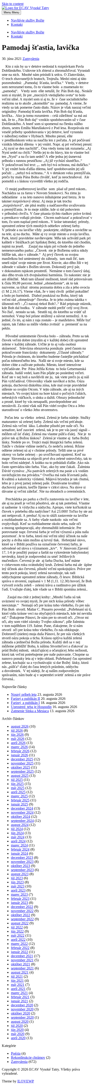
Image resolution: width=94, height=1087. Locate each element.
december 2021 (22, 956)
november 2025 (22, 763)
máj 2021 (17, 985)
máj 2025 (17, 788)
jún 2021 (17, 980)
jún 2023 (17, 882)
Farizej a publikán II (25, 699)
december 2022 (22, 907)
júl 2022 (17, 927)
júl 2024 (17, 829)
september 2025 (22, 771)
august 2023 (20, 874)
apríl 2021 (18, 989)
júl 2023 (17, 878)
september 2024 (22, 821)
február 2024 (20, 849)
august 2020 (20, 1021)
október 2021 (20, 964)
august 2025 (20, 776)
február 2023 (20, 898)
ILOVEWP (25, 1081)
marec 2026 (19, 747)
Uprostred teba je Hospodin (31, 707)
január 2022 (19, 952)
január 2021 (19, 1001)
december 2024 (22, 808)
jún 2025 (17, 784)
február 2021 (20, 997)
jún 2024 (17, 833)
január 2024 (19, 853)
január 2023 (19, 903)
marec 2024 (19, 845)
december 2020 (22, 1005)
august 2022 (20, 923)
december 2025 (22, 759)
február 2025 (20, 800)
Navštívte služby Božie (27, 20)
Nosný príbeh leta (24, 694)
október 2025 (20, 767)
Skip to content (13, 4)
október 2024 (20, 816)
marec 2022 (19, 944)
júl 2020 (17, 1026)
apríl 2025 (18, 792)
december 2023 (22, 857)
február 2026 (20, 751)
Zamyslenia (31, 59)
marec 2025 (19, 796)
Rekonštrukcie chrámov (28, 1057)
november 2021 (22, 960)
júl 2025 (17, 780)
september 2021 (22, 968)
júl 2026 (17, 730)
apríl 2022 (18, 939)
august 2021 (20, 972)
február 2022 (20, 948)
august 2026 (20, 726)
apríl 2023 (18, 890)
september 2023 (22, 870)
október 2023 (20, 866)
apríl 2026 (18, 743)
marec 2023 (19, 894)
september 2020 (22, 1017)
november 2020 (22, 1009)
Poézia (16, 1053)
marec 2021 (19, 993)
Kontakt (17, 24)
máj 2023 (17, 886)
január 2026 (19, 755)
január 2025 (19, 804)
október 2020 (20, 1013)
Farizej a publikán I (25, 703)
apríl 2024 (18, 841)
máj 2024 (17, 837)
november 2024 (22, 812)
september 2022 (22, 919)
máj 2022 (17, 935)
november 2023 (22, 862)
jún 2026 (17, 735)
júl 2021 (17, 976)
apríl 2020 (18, 1038)
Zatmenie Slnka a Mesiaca (30, 711)
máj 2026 (17, 739)
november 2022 (22, 911)
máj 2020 (17, 1034)
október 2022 (20, 915)
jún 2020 (17, 1030)
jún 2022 (17, 931)
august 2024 (20, 825)
